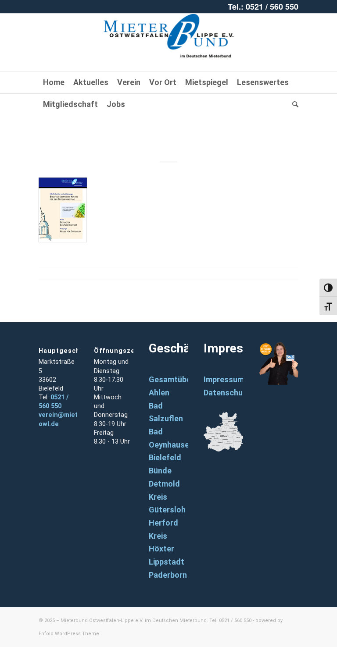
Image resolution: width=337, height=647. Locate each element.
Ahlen (159, 392)
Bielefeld (165, 457)
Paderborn (168, 574)
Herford (163, 522)
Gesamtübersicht (180, 379)
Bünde (160, 470)
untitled (168, 132)
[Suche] (293, 104)
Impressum (224, 379)
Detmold (164, 483)
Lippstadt (166, 561)
